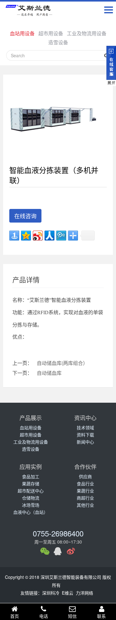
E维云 (67, 593)
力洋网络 (84, 593)
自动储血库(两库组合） (62, 362)
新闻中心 (85, 442)
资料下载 (85, 434)
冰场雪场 (30, 505)
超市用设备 (50, 33)
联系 (101, 616)
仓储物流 (30, 498)
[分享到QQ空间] (26, 236)
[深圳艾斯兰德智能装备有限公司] (31, 11)
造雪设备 (58, 42)
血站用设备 (22, 33)
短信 (72, 616)
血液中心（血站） (30, 512)
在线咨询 (25, 216)
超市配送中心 (31, 491)
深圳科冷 (50, 593)
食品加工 (30, 476)
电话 (43, 616)
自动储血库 (49, 372)
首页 (14, 616)
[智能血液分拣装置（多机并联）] (53, 117)
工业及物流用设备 (86, 33)
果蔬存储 (30, 483)
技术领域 (85, 427)
